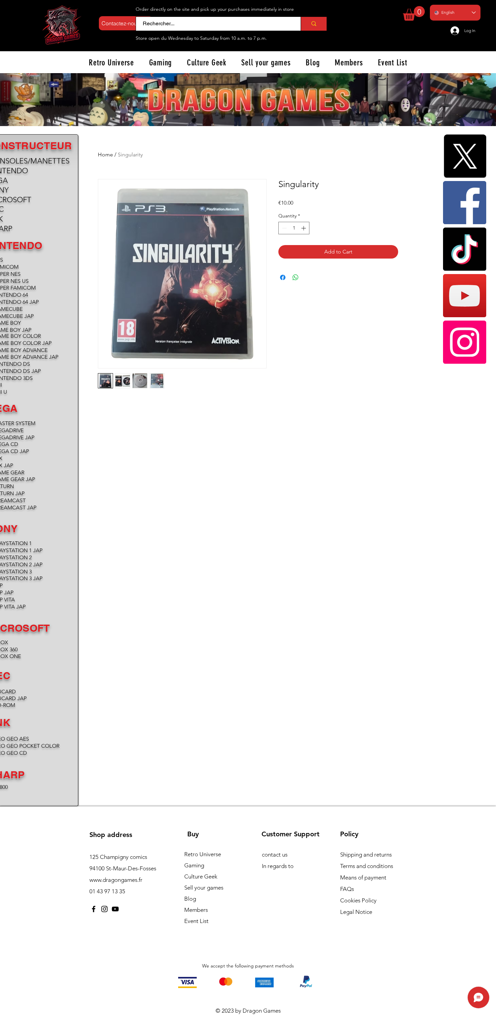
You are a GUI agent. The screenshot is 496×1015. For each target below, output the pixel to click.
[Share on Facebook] (283, 277)
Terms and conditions (366, 866)
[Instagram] (464, 342)
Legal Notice (356, 911)
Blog (190, 898)
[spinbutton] (294, 228)
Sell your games (203, 887)
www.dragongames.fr (115, 879)
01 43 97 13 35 (107, 891)
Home (105, 154)
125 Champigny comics (118, 857)
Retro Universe (202, 854)
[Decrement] (283, 228)
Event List (196, 921)
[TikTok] (464, 249)
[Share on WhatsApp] (296, 277)
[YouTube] (464, 295)
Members (196, 909)
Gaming (194, 865)
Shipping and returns (366, 854)
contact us (274, 854)
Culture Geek (200, 876)
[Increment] (304, 228)
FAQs (347, 889)
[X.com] (464, 156)
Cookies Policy (358, 900)
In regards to (278, 866)
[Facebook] (464, 202)
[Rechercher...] (314, 24)
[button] (414, 13)
